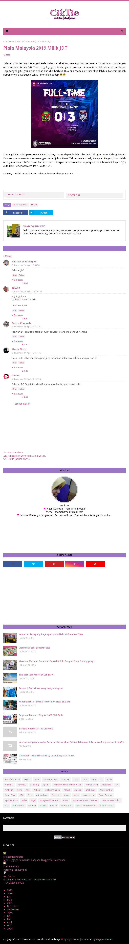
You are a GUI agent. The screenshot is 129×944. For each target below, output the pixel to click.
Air (116, 784)
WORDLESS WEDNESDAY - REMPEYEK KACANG (29, 879)
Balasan (18, 279)
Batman (32, 805)
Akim (19, 789)
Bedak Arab (66, 805)
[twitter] (33, 564)
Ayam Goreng (105, 795)
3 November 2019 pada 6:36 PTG (26, 379)
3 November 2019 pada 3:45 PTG (26, 352)
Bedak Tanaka (107, 805)
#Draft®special (12, 779)
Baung (43, 805)
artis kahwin (42, 795)
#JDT (37, 779)
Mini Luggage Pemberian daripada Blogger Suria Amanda (34, 860)
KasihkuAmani (11, 866)
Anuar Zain (10, 795)
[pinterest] (54, 564)
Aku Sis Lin (9, 876)
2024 (10, 928)
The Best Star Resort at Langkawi (36, 674)
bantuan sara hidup (111, 800)
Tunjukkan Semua (14, 882)
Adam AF (9, 784)
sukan (21, 41)
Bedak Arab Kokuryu (86, 805)
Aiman (15, 375)
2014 (75, 779)
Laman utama (9, 41)
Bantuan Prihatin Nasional (85, 800)
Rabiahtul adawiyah (24, 261)
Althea (67, 789)
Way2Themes (73, 939)
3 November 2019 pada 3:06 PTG (26, 326)
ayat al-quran (11, 800)
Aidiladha (106, 784)
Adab (109, 779)
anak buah (91, 789)
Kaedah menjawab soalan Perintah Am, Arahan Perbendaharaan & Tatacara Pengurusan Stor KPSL (72, 742)
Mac (9, 899)
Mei (9, 919)
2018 (93, 779)
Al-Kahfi (37, 789)
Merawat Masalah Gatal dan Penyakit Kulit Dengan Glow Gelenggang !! (57, 661)
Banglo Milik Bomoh (49, 800)
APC (22, 795)
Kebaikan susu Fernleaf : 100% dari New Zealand (45, 701)
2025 (10, 903)
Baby (24, 800)
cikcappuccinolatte (13, 856)
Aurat (76, 795)
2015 (84, 779)
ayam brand (89, 795)
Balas (14, 275)
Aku (28, 789)
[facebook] (12, 564)
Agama (46, 784)
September (13, 909)
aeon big (34, 784)
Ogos (10, 893)
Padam (21, 275)
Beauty (53, 805)
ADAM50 (22, 784)
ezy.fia (16, 287)
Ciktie (7, 54)
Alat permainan (52, 789)
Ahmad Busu (92, 784)
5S (101, 779)
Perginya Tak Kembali (15, 869)
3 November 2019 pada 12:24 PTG (27, 291)
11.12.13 (65, 779)
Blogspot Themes (104, 939)
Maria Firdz (19, 349)
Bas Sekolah (18, 805)
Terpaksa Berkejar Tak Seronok (36, 728)
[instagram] (74, 564)
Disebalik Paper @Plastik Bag (34, 647)
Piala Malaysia (20, 204)
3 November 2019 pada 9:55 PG (26, 265)
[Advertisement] (64, 595)
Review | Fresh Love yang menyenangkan (41, 688)
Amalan (77, 789)
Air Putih (9, 789)
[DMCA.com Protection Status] (64, 838)
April (9, 922)
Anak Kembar (106, 789)
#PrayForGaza (50, 779)
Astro (66, 795)
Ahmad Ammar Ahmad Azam (67, 784)
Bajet (33, 800)
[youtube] (95, 564)
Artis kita (56, 795)
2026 (10, 890)
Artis (30, 795)
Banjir (66, 800)
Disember (12, 906)
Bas (7, 805)
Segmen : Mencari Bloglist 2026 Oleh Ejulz (41, 715)
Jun (9, 896)
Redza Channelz (21, 323)
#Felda (27, 779)
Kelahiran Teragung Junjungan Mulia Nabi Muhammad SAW (51, 634)
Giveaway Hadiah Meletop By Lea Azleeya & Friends (46, 755)
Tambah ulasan (21, 403)
